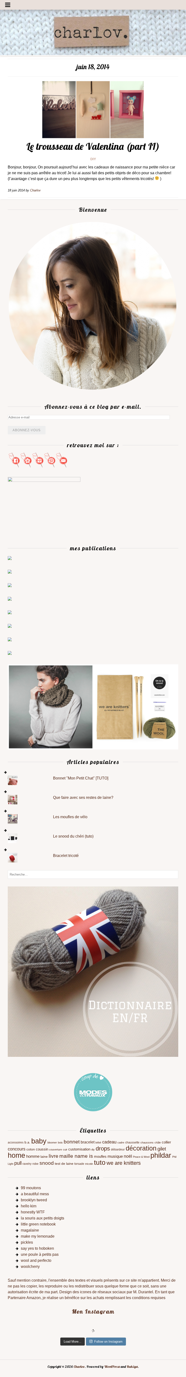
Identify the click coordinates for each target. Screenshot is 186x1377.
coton (30, 1149)
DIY (93, 159)
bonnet (72, 1141)
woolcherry (30, 1266)
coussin (42, 1149)
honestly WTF (33, 1212)
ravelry (27, 1163)
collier (166, 1142)
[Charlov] (93, 54)
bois (60, 1142)
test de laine (64, 1163)
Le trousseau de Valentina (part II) (93, 146)
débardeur (118, 1149)
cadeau (109, 1142)
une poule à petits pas (40, 1254)
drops (103, 1148)
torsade (79, 1163)
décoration (141, 1148)
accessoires (15, 1142)
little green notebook (38, 1224)
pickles (27, 1242)
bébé (98, 1142)
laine (44, 1156)
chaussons (147, 1142)
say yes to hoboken (37, 1248)
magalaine (30, 1230)
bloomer (52, 1142)
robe (35, 1163)
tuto (100, 1162)
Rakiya (132, 1366)
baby (38, 1141)
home (16, 1155)
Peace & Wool (141, 1156)
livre (53, 1156)
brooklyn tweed (34, 1200)
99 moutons (31, 1188)
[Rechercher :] (93, 874)
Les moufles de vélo (70, 817)
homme (32, 1156)
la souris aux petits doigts (42, 1218)
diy (93, 1149)
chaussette (132, 1142)
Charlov (79, 1366)
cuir (65, 1149)
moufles (100, 1156)
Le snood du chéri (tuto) (73, 836)
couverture (55, 1149)
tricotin (89, 1163)
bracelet (87, 1142)
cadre (120, 1142)
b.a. (27, 1142)
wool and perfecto (36, 1260)
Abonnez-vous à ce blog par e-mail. (93, 406)
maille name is (76, 1156)
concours (16, 1149)
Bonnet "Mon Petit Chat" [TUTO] (80, 778)
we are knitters (124, 1163)
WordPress (112, 1366)
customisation (79, 1149)
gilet (161, 1148)
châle (158, 1142)
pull (18, 1163)
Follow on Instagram (108, 1341)
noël (128, 1156)
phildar (160, 1155)
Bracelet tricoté (66, 856)
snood (46, 1163)
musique (115, 1156)
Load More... (72, 1341)
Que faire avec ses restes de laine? (83, 797)
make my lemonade (37, 1236)
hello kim (28, 1206)
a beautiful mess (35, 1194)
